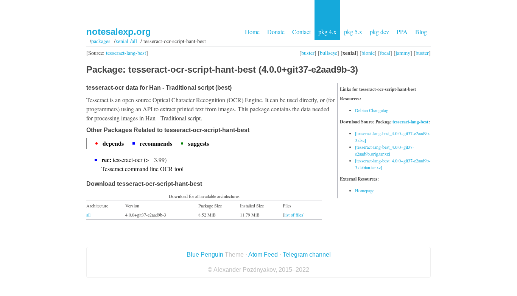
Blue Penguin (205, 254)
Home (252, 32)
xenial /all (126, 41)
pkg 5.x (353, 32)
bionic (368, 52)
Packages (101, 41)
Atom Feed (263, 254)
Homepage (364, 190)
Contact (301, 32)
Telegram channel (307, 254)
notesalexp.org (118, 31)
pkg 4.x (327, 32)
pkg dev (379, 32)
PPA (402, 32)
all (88, 215)
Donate (276, 32)
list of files (293, 215)
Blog (421, 32)
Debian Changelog (371, 110)
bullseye (328, 52)
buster (308, 52)
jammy (403, 52)
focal (385, 52)
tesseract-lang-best (126, 52)
